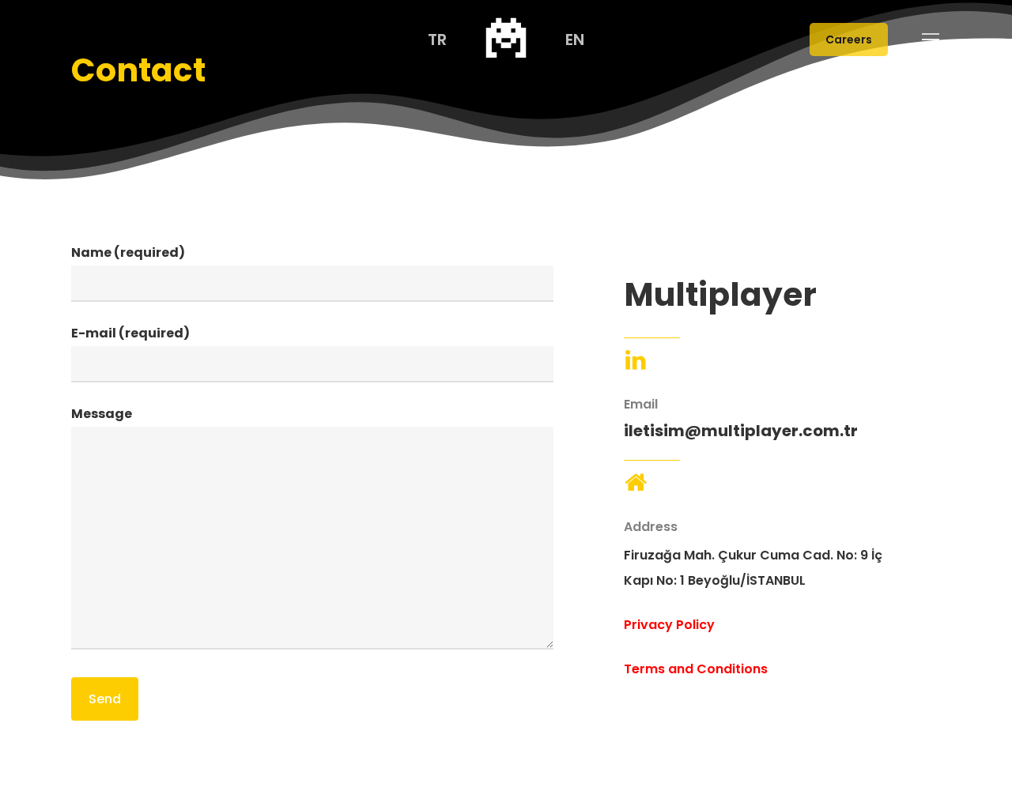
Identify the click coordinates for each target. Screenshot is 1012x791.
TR (437, 39)
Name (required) (128, 252)
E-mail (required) (130, 333)
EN (574, 39)
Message (101, 414)
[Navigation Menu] (931, 39)
